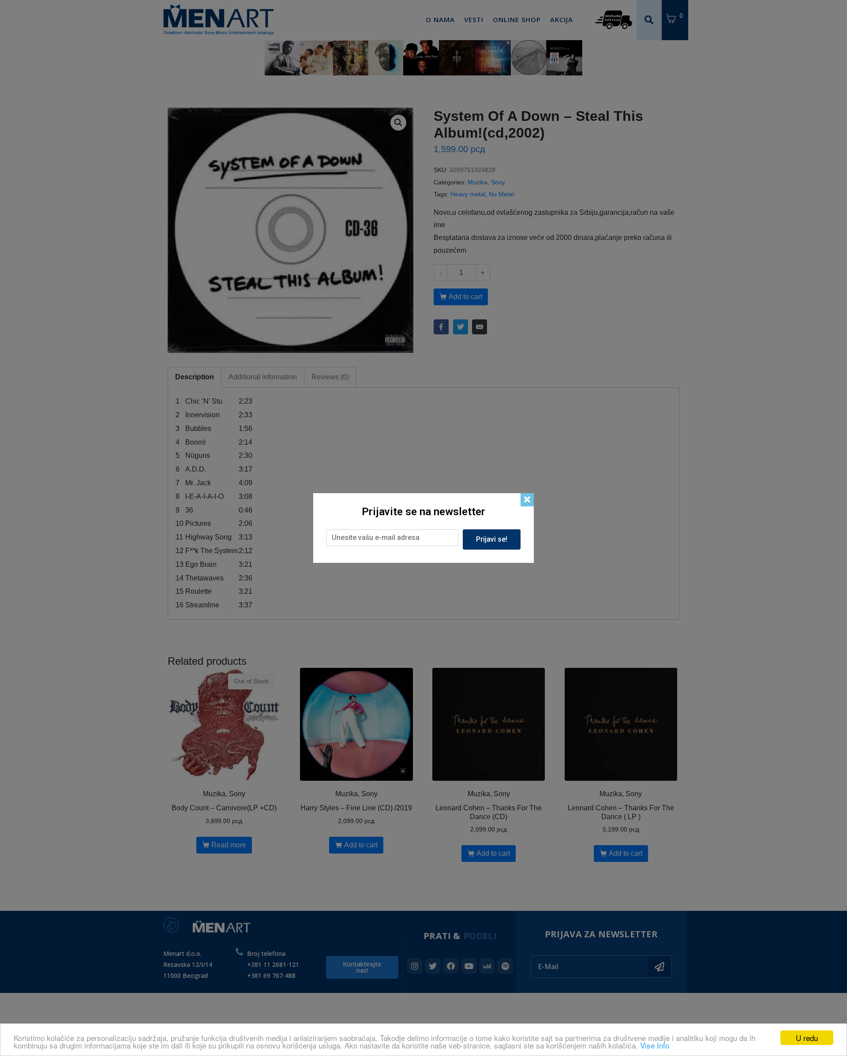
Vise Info (654, 1045)
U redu (807, 1037)
